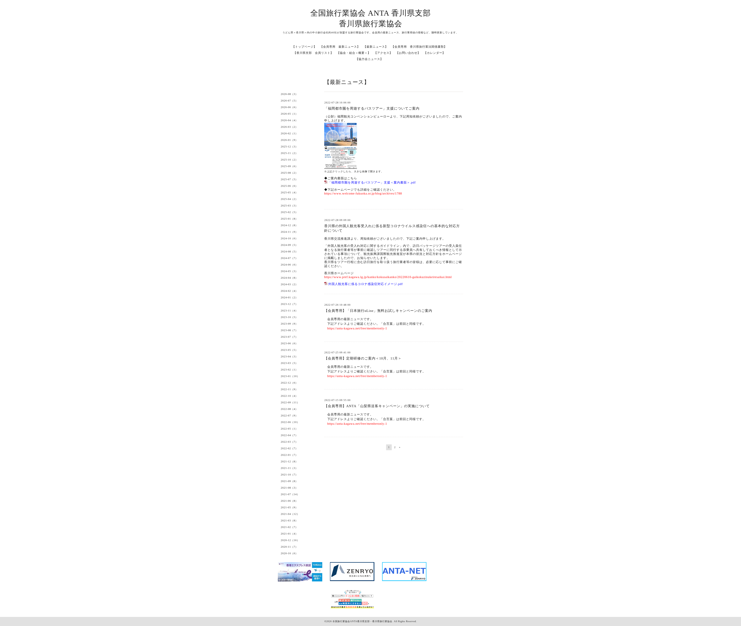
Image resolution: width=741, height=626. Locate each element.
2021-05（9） (289, 507)
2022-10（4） (289, 395)
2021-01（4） (289, 533)
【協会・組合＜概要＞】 (354, 52)
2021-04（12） (290, 514)
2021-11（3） (289, 468)
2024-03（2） (289, 284)
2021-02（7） (289, 527)
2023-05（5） (289, 350)
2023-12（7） (289, 304)
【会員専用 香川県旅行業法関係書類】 (419, 46)
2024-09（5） (289, 245)
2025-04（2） (289, 199)
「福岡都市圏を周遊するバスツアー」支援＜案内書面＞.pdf (372, 182)
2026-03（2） (289, 126)
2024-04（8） (289, 277)
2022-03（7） (289, 441)
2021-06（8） (289, 500)
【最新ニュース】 (375, 46)
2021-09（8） (289, 481)
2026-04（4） (289, 120)
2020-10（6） (289, 553)
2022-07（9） (289, 415)
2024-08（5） (289, 251)
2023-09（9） (289, 323)
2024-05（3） (289, 271)
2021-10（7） (289, 474)
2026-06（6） (289, 107)
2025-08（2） (289, 172)
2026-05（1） (289, 113)
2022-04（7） (289, 435)
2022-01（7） (289, 454)
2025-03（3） (289, 205)
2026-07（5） (289, 100)
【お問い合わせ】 (408, 52)
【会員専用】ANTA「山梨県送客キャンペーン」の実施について (377, 406)
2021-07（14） (290, 494)
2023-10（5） (289, 317)
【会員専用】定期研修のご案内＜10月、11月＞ (363, 358)
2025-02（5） (289, 212)
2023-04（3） (289, 356)
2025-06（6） (289, 185)
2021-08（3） (289, 487)
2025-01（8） (289, 218)
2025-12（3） (289, 146)
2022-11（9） (289, 389)
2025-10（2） (289, 159)
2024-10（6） (289, 238)
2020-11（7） (289, 546)
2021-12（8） (289, 461)
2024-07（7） (289, 258)
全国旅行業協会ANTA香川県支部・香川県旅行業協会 (362, 621)
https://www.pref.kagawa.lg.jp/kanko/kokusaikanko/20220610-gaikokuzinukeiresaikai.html (388, 277)
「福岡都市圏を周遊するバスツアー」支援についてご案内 (372, 108)
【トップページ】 (304, 46)
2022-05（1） (289, 428)
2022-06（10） (290, 422)
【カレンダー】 (434, 52)
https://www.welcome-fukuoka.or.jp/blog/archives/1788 (363, 193)
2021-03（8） (289, 520)
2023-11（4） (289, 310)
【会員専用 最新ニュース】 (340, 46)
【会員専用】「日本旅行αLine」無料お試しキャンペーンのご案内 (378, 311)
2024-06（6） (289, 264)
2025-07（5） (289, 179)
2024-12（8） (289, 225)
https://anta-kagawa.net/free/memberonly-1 (357, 328)
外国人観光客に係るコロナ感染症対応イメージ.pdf (365, 284)
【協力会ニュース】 (369, 59)
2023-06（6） (289, 343)
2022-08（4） (289, 409)
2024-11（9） (289, 231)
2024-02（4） (289, 290)
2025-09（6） (289, 166)
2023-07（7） (289, 336)
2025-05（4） (289, 192)
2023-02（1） (289, 369)
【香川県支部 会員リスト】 (313, 52)
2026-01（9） (289, 140)
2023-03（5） (289, 363)
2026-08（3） (289, 94)
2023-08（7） (289, 330)
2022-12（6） (289, 382)
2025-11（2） (289, 153)
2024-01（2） (289, 297)
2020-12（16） (290, 540)
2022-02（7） (289, 448)
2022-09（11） (290, 402)
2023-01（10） (290, 376)
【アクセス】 (383, 52)
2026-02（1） (289, 133)
